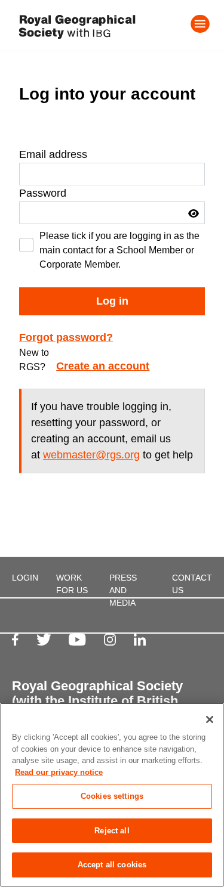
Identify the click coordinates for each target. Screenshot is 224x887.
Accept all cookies (112, 864)
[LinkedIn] (140, 639)
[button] (193, 213)
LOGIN (25, 577)
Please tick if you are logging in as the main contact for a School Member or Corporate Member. (119, 250)
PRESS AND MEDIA (123, 590)
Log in (112, 301)
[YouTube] (77, 639)
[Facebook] (15, 639)
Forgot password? (66, 337)
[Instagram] (110, 639)
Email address (53, 154)
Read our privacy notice (59, 772)
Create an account (102, 366)
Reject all (111, 830)
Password (42, 193)
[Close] (210, 719)
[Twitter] (43, 639)
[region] (112, 795)
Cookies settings (112, 796)
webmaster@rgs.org (91, 455)
